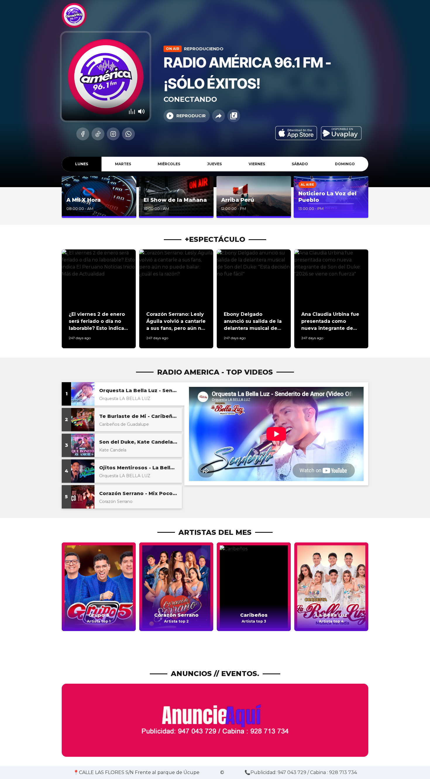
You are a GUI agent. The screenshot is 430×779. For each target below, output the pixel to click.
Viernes (257, 164)
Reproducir (191, 115)
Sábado (300, 164)
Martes (123, 164)
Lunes (81, 164)
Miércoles (169, 164)
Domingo (345, 164)
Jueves (214, 164)
